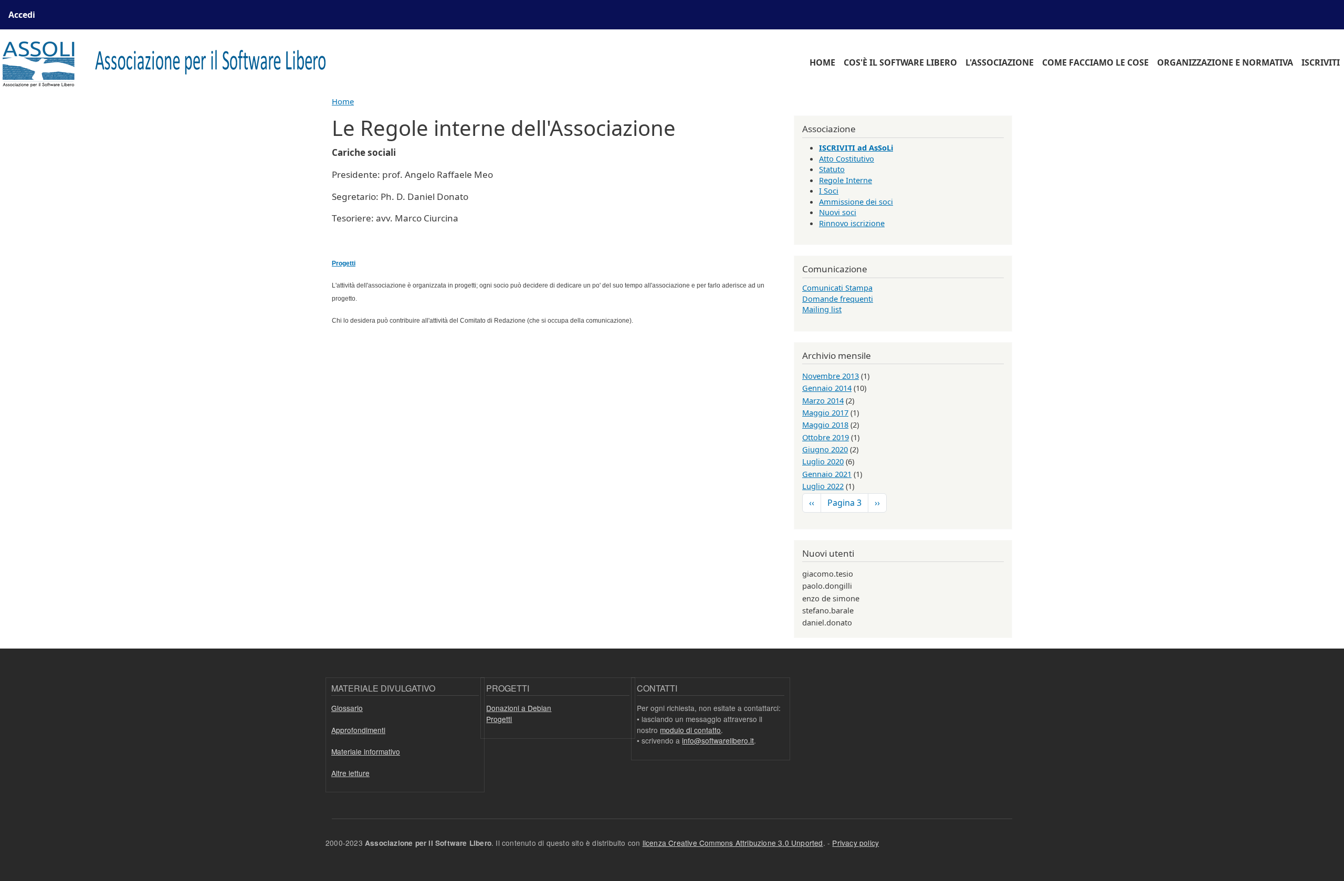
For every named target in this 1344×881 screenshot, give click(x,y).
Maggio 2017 (825, 412)
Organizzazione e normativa (1225, 62)
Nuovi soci (837, 212)
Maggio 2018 (825, 424)
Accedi (21, 14)
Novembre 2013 (830, 375)
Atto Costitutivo (846, 158)
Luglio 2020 (823, 461)
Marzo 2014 (823, 400)
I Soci (828, 190)
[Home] (170, 62)
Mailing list (822, 309)
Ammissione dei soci (856, 201)
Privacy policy (855, 842)
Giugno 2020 (825, 449)
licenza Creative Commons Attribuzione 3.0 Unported (733, 842)
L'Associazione (999, 62)
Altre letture (350, 773)
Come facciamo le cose (1095, 62)
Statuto (832, 169)
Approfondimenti (358, 730)
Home (822, 62)
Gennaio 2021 (827, 474)
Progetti (499, 719)
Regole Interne (845, 180)
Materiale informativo (365, 751)
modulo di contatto (690, 730)
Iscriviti (1320, 62)
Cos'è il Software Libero (900, 62)
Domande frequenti (837, 298)
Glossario (347, 708)
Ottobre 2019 (825, 437)
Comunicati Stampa (837, 287)
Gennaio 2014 (827, 388)
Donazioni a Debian (518, 708)
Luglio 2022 (823, 486)
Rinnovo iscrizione (852, 223)
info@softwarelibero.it (718, 740)
